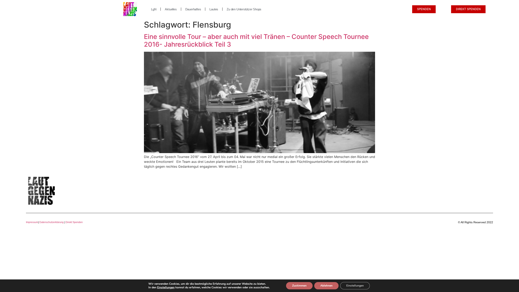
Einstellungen (166, 287)
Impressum (32, 222)
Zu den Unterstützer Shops (244, 9)
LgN (153, 9)
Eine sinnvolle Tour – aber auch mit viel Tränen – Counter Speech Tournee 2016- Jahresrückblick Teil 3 (256, 40)
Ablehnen (326, 286)
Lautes (213, 9)
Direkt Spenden (74, 222)
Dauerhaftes (193, 9)
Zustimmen (299, 286)
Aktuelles (171, 9)
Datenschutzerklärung (51, 222)
